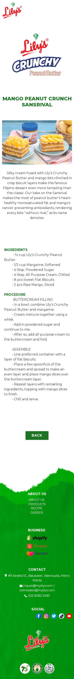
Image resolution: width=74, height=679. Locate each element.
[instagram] (46, 616)
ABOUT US (36, 500)
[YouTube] (69, 616)
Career (37, 513)
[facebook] (39, 616)
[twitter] (54, 616)
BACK (37, 435)
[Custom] (61, 616)
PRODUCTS (37, 504)
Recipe (37, 508)
